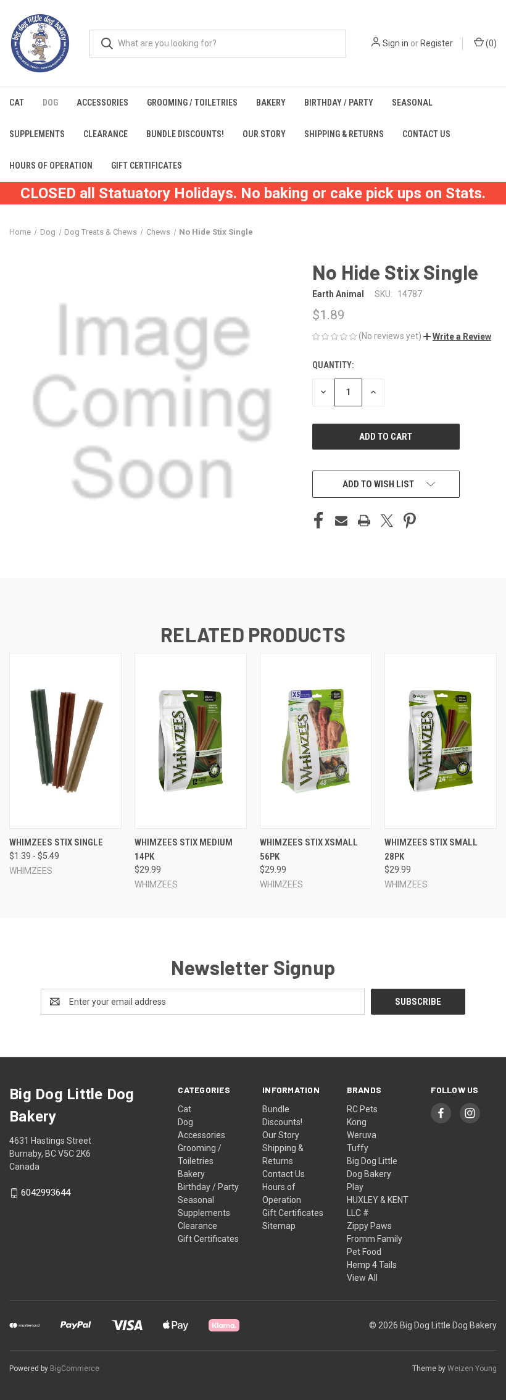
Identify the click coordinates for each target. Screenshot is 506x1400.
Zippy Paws (369, 1226)
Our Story (264, 134)
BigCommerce (74, 1368)
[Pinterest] (410, 520)
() (490, 43)
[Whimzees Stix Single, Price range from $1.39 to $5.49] (65, 740)
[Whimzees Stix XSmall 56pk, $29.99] (316, 740)
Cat (16, 102)
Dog (50, 102)
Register (436, 43)
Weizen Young (472, 1368)
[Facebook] (318, 520)
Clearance (105, 134)
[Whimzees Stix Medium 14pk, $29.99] (190, 740)
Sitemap (279, 1226)
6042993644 (45, 1192)
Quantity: (333, 365)
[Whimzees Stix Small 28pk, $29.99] (440, 740)
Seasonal (412, 102)
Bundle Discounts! (185, 134)
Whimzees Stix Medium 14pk (184, 849)
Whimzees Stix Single (56, 842)
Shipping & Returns (344, 134)
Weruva (361, 1135)
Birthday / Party (338, 102)
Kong (357, 1122)
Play (355, 1187)
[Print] (364, 520)
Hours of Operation (51, 165)
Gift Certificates (146, 165)
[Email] (341, 520)
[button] (457, 337)
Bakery (271, 102)
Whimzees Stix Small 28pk (431, 849)
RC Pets (362, 1109)
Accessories (102, 102)
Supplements (37, 134)
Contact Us (426, 134)
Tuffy (357, 1148)
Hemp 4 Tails (372, 1265)
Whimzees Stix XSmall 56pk (309, 849)
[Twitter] (387, 520)
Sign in (396, 43)
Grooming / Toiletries (192, 102)
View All (362, 1278)
